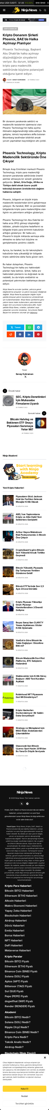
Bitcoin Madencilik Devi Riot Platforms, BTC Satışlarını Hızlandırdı (30, 661)
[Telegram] (27, 804)
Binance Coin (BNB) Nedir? (22, 1032)
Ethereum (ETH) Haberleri (21, 895)
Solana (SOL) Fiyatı (17, 976)
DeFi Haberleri (14, 945)
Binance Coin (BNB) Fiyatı (21, 971)
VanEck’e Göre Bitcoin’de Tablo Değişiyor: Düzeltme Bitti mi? (29, 643)
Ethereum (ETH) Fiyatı (19, 966)
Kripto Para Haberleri (18, 885)
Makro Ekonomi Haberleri (21, 905)
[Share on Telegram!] (38, 327)
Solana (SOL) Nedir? (17, 1022)
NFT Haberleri (13, 940)
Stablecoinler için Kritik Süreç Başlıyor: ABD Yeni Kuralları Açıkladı (31, 679)
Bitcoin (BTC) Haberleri (19, 890)
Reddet (24, 1096)
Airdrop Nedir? (14, 1047)
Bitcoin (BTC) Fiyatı (17, 961)
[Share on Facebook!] (20, 334)
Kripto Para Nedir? (16, 1037)
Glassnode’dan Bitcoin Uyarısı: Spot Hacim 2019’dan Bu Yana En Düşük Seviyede (31, 749)
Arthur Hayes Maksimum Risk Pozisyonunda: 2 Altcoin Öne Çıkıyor (31, 535)
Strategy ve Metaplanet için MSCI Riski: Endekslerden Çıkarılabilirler (30, 731)
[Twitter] (21, 804)
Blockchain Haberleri (18, 915)
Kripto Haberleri (10, 29)
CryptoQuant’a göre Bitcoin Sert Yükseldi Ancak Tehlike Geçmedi (30, 553)
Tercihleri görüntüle (24, 1103)
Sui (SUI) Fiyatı (14, 991)
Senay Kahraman (24, 374)
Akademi (10, 1012)
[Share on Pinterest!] (38, 334)
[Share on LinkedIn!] (29, 334)
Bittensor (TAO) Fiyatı (18, 986)
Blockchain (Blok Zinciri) (20, 1053)
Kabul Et (24, 1088)
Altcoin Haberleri (15, 900)
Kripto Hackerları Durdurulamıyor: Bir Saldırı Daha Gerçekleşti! (29, 713)
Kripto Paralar (13, 956)
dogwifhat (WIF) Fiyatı (19, 1001)
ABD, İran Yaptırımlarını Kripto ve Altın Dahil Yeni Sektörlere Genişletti (29, 517)
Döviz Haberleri (14, 925)
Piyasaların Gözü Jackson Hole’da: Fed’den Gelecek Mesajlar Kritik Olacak (29, 499)
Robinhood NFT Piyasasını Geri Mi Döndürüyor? (29, 695)
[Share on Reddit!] (11, 334)
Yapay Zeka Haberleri (18, 910)
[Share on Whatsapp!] (29, 327)
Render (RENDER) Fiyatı (20, 1006)
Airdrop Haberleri (16, 920)
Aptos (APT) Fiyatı (16, 981)
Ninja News (24, 792)
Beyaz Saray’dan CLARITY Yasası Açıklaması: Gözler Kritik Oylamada (29, 625)
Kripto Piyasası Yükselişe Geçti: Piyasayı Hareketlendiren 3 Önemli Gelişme (29, 606)
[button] (45, 1057)
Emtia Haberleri (14, 930)
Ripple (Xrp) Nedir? (17, 1027)
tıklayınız (33, 313)
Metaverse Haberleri (18, 950)
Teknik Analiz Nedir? (18, 1042)
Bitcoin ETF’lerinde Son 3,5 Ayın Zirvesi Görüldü (30, 587)
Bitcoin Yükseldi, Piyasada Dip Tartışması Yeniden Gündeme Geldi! (29, 570)
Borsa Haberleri (14, 935)
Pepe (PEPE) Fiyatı (16, 996)
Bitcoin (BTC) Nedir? (17, 1017)
